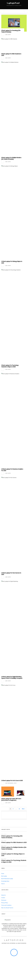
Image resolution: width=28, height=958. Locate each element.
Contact (3, 897)
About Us (3, 895)
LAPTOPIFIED (14, 940)
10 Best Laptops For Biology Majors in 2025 (11, 262)
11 (19, 808)
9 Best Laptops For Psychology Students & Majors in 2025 (9, 366)
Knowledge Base (5, 881)
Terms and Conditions (6, 905)
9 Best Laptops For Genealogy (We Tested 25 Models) (10, 31)
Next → (24, 808)
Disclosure (3, 900)
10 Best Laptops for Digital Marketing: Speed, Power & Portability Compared (11, 677)
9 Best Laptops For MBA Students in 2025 (11, 54)
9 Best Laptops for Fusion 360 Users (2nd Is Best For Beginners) (11, 799)
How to (3, 883)
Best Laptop (8, 34)
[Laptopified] (13, 3)
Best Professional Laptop (7, 878)
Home (2, 873)
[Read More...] (2, 35)
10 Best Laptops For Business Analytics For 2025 (12, 469)
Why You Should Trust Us (7, 907)
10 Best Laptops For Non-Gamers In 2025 (11, 573)
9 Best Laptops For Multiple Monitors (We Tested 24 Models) (11, 158)
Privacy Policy (4, 902)
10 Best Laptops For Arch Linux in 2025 (12, 780)
